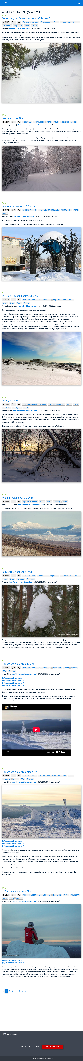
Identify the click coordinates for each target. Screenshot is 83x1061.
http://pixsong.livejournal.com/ (20, 28)
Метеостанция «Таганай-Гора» (37, 300)
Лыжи (34, 25)
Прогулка (17, 408)
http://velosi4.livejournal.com (28, 306)
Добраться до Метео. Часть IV (13, 685)
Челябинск (66, 210)
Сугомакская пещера (70, 576)
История (6, 408)
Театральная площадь (48, 210)
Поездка (31, 579)
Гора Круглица (29, 776)
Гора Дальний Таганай (63, 300)
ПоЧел (5, 3)
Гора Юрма (39, 122)
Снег (19, 303)
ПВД (4, 671)
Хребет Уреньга (30, 501)
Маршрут (18, 25)
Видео (74, 668)
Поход (57, 501)
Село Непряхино (56, 404)
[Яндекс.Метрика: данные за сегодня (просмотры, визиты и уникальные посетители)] (10, 1034)
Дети (26, 408)
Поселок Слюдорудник (48, 576)
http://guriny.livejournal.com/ (28, 125)
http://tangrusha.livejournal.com (21, 582)
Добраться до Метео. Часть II (13, 681)
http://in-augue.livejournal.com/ (25, 411)
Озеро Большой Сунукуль (34, 404)
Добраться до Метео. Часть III (13, 683)
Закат (26, 303)
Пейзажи (65, 122)
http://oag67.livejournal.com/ (23, 216)
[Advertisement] (41, 1010)
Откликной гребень (49, 22)
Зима (26, 25)
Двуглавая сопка (30, 22)
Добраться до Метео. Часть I (12, 678)
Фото (48, 122)
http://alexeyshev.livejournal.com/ (31, 504)
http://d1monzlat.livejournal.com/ (23, 674)
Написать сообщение (52, 1047)
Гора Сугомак (29, 576)
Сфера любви (29, 210)
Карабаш (27, 122)
